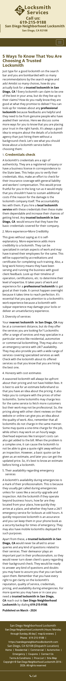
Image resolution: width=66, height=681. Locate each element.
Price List (39, 658)
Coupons (33, 654)
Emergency (19, 654)
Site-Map (52, 658)
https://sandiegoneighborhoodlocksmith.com (33, 642)
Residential (21, 650)
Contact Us (47, 654)
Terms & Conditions (20, 658)
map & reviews (46, 633)
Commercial (37, 650)
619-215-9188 (33, 22)
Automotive (53, 650)
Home (8, 650)
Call (34, 676)
